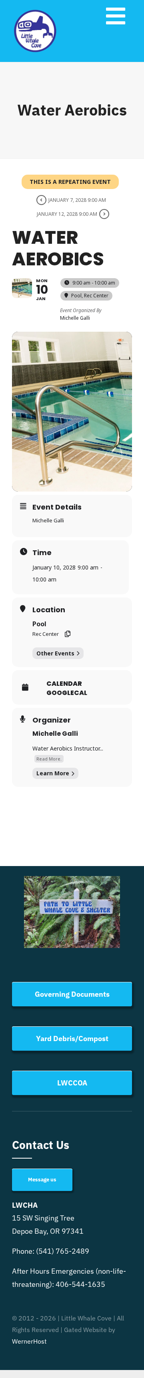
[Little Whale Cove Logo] (35, 11)
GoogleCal (66, 693)
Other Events (55, 653)
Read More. (49, 759)
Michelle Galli (55, 733)
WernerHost (29, 1341)
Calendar (64, 683)
